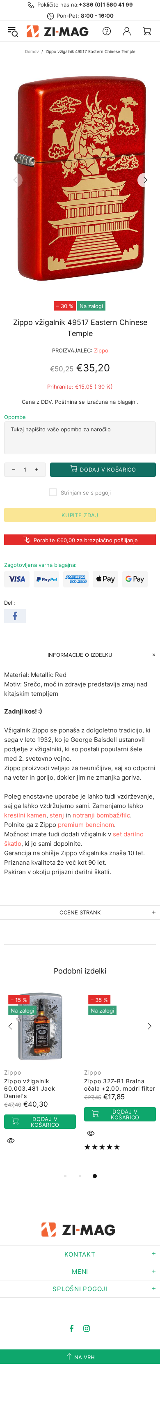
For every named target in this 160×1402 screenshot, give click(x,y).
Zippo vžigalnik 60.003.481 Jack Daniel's (29, 1088)
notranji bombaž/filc (101, 815)
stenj (57, 815)
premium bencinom (86, 825)
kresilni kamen (25, 815)
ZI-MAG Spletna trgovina (58, 31)
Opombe (15, 417)
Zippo (101, 350)
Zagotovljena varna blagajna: (40, 565)
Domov (32, 51)
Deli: (9, 602)
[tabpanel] (40, 1077)
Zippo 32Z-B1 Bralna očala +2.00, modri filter (119, 1084)
